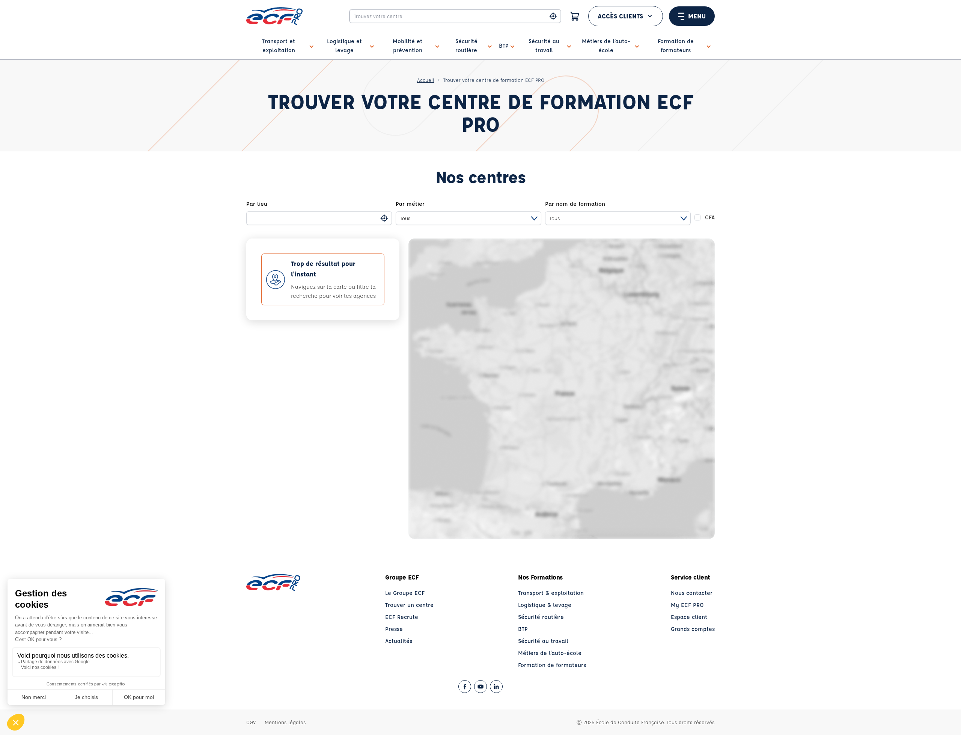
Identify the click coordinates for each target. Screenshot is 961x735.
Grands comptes (693, 628)
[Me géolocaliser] (553, 16)
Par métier (410, 203)
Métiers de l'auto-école (549, 653)
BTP (523, 628)
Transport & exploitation (551, 592)
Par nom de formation (575, 203)
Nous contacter (691, 592)
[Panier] (574, 16)
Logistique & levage (544, 604)
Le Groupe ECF (405, 592)
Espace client (689, 616)
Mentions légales (285, 722)
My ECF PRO (687, 604)
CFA (710, 217)
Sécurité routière (541, 616)
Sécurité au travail (543, 640)
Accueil (425, 80)
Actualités (398, 640)
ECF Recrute (401, 616)
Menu (697, 16)
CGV (251, 722)
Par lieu (256, 203)
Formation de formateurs (552, 665)
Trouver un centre (409, 604)
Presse (394, 628)
